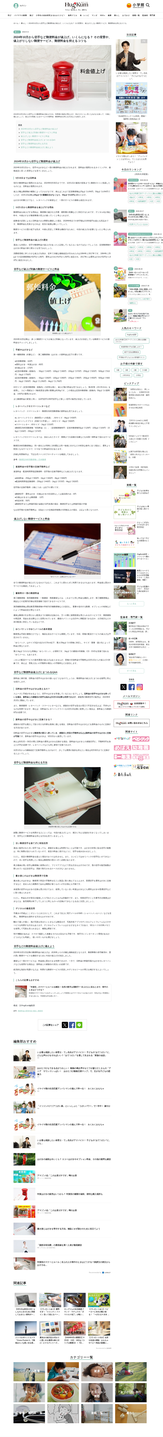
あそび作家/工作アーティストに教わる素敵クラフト (130, 341)
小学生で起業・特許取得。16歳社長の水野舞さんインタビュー (139, 470)
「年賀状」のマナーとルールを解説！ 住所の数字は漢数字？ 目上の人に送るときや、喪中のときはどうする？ (68, 988)
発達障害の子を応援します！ (131, 347)
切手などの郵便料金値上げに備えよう (37, 147)
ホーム (15, 23)
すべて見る (131, 671)
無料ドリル (72, 15)
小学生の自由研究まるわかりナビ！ (50, 15)
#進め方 (132, 197)
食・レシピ (84, 15)
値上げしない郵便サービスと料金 (35, 136)
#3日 (158, 201)
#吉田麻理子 (141, 201)
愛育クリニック (135, 660)
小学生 (138, 375)
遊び (31, 15)
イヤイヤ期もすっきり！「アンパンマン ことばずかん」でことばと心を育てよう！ (131, 159)
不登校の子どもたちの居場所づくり (132, 357)
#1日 (151, 201)
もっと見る (131, 604)
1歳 (126, 370)
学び (9, 15)
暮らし (117, 15)
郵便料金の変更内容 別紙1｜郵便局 (30, 1011)
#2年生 (149, 247)
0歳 (118, 370)
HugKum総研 (131, 335)
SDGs (102, 15)
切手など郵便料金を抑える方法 (34, 144)
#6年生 (157, 197)
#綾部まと (133, 303)
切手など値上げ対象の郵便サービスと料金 (39, 132)
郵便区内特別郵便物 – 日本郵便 (32, 460)
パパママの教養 (20, 15)
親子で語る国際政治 (131, 352)
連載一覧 (136, 15)
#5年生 (131, 201)
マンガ (94, 15)
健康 (110, 15)
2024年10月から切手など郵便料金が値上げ (39, 129)
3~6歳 (144, 370)
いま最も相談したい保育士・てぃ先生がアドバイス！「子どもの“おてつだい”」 (131, 76)
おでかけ (126, 15)
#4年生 (149, 197)
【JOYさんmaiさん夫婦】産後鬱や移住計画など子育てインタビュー (139, 423)
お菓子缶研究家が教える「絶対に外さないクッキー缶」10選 (139, 454)
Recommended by (95, 1272)
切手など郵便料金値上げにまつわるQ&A (38, 140)
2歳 (135, 370)
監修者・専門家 (148, 15)
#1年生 (140, 247)
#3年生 (140, 197)
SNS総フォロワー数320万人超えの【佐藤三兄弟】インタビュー (139, 439)
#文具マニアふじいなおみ (138, 224)
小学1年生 (126, 375)
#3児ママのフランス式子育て (139, 299)
